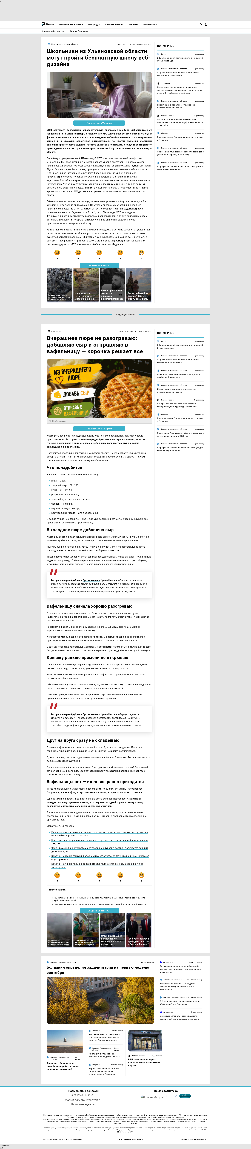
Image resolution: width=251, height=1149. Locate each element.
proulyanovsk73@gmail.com (187, 1121)
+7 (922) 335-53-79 (129, 1123)
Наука (163, 54)
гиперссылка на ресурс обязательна (112, 1115)
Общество (165, 133)
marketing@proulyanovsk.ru (83, 1100)
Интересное (168, 962)
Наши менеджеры (83, 1104)
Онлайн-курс (54, 158)
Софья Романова (143, 44)
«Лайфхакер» (78, 560)
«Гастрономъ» (105, 646)
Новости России (167, 116)
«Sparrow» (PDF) (128, 1132)
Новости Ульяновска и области (64, 44)
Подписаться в (99, 123)
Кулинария (165, 83)
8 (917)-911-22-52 (83, 1095)
